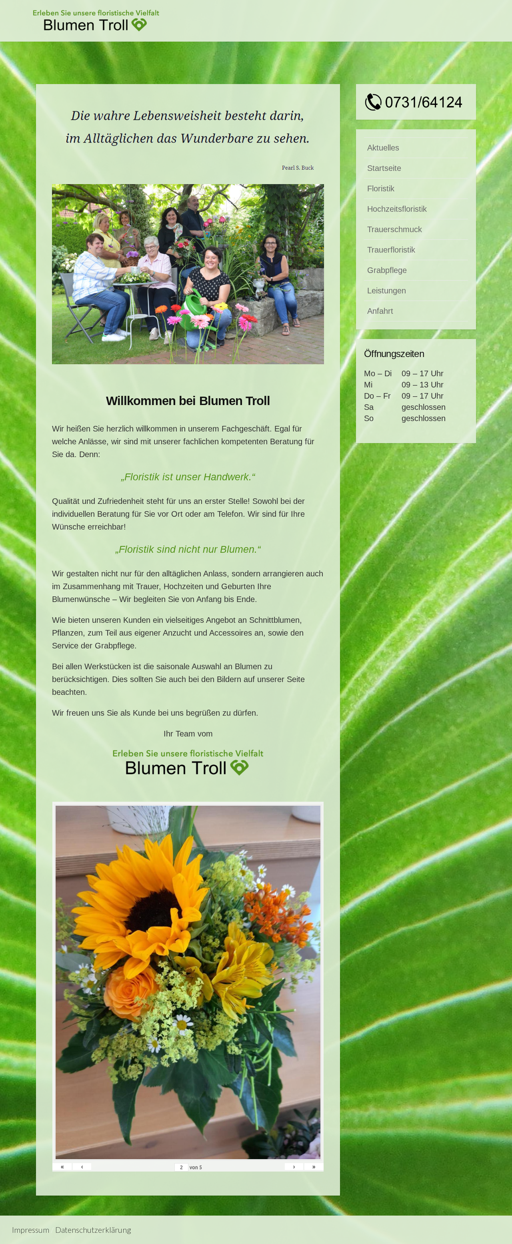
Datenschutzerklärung (93, 1229)
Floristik (380, 188)
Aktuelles (383, 147)
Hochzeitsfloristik (397, 209)
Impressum (30, 1229)
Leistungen (386, 290)
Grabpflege (387, 270)
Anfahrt (380, 311)
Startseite (384, 168)
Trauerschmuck (394, 229)
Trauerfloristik (391, 249)
